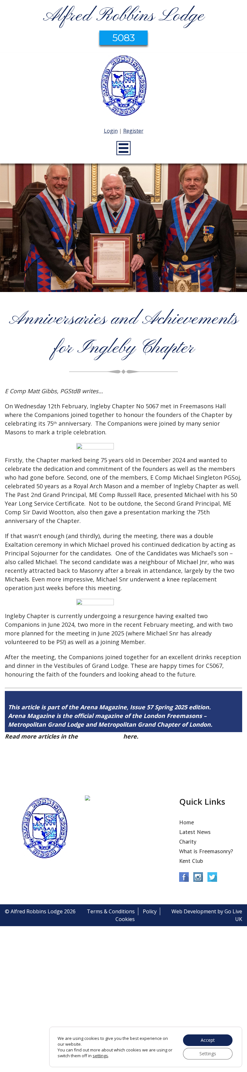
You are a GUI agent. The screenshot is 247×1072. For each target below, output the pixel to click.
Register (133, 130)
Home (186, 822)
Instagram (198, 877)
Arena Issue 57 (100, 736)
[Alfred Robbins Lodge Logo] (123, 86)
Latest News (195, 832)
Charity (187, 841)
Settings (207, 1053)
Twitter (212, 877)
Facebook (184, 877)
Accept (208, 1040)
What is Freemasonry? (206, 851)
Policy (150, 911)
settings (100, 1056)
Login (111, 130)
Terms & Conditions (111, 911)
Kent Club (191, 860)
